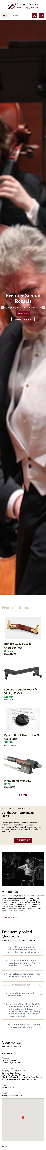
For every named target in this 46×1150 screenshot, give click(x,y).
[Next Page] (43, 307)
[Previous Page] (2, 307)
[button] (23, 950)
